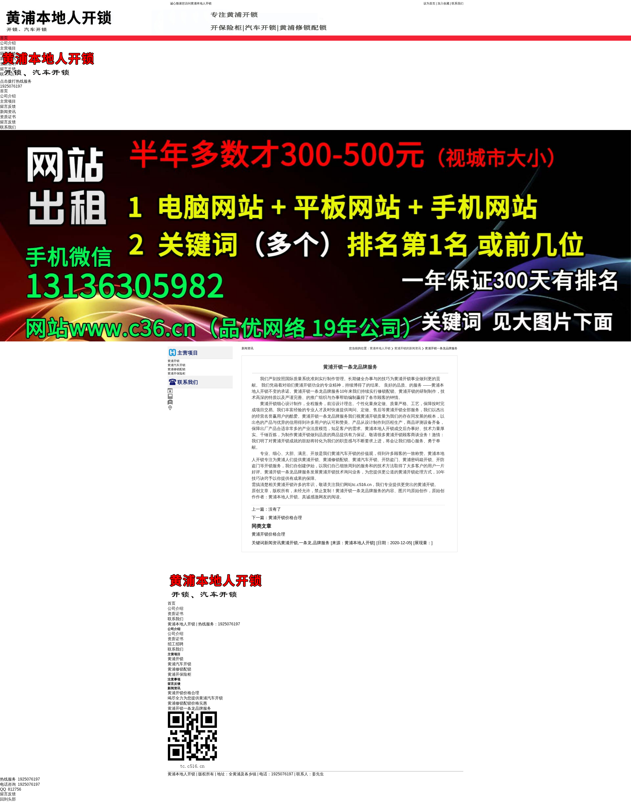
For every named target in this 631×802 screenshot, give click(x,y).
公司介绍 (8, 96)
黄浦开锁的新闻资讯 (407, 348)
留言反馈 (8, 106)
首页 (4, 38)
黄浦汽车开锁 (176, 365)
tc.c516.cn (361, 484)
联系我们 (457, 3)
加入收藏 (443, 3)
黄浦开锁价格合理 (285, 517)
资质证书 (8, 117)
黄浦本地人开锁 (380, 348)
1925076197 (29, 779)
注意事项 (174, 679)
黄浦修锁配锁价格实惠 (187, 703)
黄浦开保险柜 (176, 373)
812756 (14, 789)
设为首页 (429, 3)
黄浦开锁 (173, 361)
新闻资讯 (8, 112)
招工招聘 (175, 644)
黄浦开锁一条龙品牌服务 (189, 708)
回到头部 (8, 799)
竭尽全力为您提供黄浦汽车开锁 (195, 698)
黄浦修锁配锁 (176, 369)
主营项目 (8, 101)
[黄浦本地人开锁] (68, 77)
